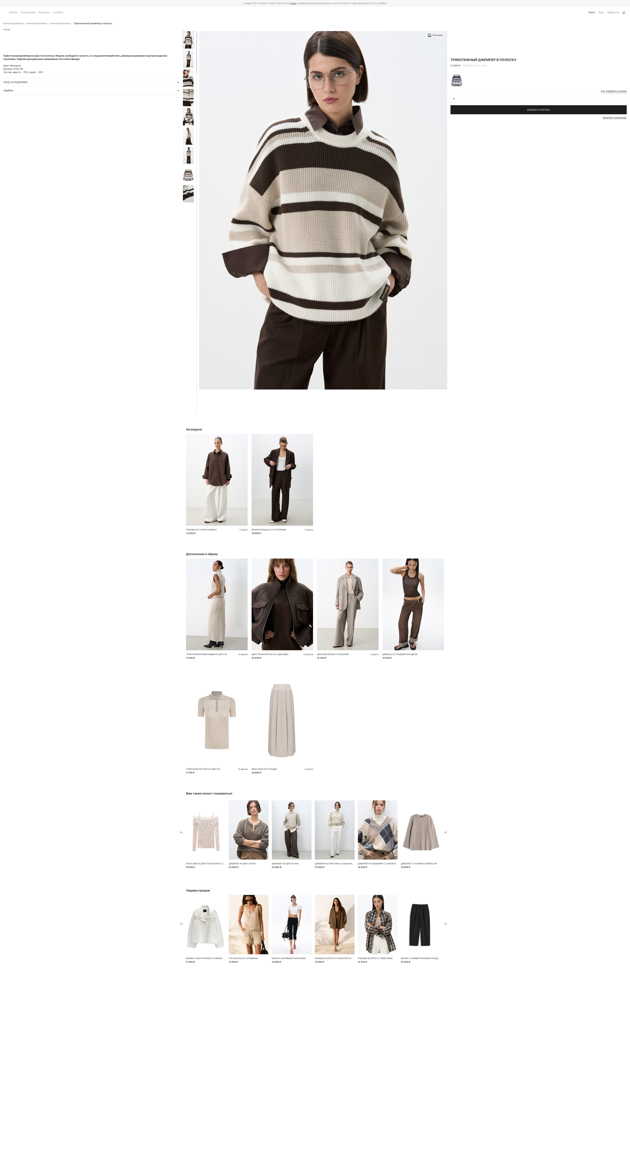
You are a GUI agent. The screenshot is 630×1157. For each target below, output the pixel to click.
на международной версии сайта (338, 3)
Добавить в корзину (538, 110)
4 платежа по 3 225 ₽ (474, 65)
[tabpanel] (205, 830)
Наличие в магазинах (615, 117)
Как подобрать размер (614, 91)
